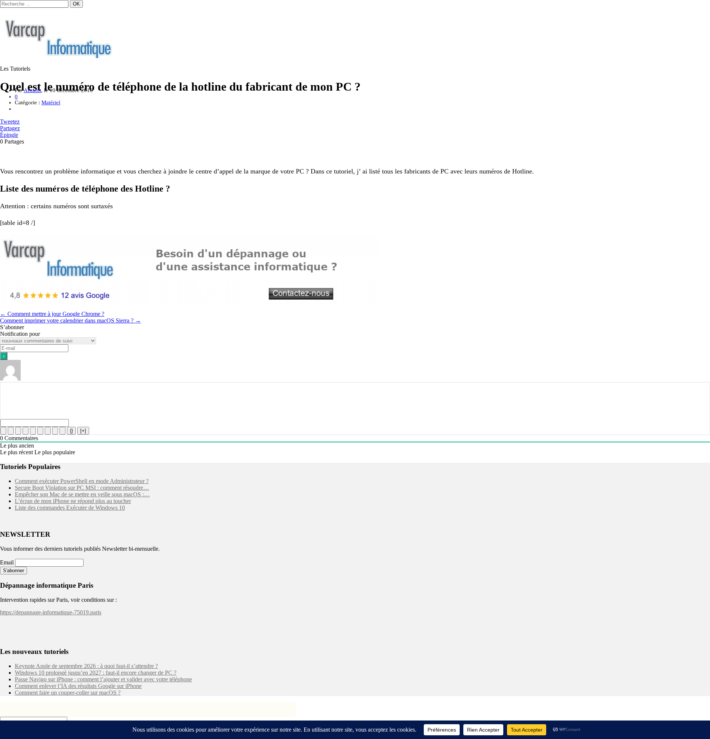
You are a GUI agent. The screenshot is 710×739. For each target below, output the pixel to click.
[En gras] (3, 431)
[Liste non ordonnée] (40, 431)
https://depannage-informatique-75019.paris (50, 612)
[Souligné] (18, 431)
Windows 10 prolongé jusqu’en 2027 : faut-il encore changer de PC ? (95, 672)
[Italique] (11, 431)
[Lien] (62, 431)
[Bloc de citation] (48, 431)
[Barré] (25, 431)
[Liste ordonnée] (33, 431)
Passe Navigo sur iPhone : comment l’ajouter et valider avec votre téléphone (103, 679)
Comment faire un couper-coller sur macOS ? (68, 692)
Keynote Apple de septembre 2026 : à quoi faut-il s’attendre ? (86, 666)
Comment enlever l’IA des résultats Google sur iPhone (78, 686)
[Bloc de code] (55, 431)
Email (7, 562)
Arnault (32, 90)
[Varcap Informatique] (59, 56)
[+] (83, 430)
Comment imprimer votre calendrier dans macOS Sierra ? (70, 320)
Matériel (50, 102)
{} (71, 430)
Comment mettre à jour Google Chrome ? (52, 314)
